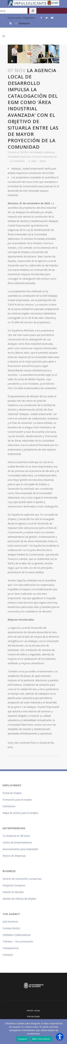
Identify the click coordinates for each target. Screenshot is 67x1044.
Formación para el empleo (17, 799)
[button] (60, 1037)
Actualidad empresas (19, 156)
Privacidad (33, 1016)
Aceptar (22, 1039)
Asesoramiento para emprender (20, 849)
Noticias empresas (42, 156)
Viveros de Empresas (14, 855)
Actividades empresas (42, 152)
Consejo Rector (11, 928)
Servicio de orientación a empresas (22, 878)
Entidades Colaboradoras (17, 934)
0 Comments (17, 161)
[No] (62, 1031)
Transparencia (10, 948)
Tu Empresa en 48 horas (16, 835)
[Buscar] (32, 11)
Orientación (9, 806)
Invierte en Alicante (13, 892)
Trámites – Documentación (18, 941)
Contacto (24, 23)
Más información (41, 1039)
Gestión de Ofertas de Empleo (19, 898)
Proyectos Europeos (14, 885)
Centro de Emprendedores (17, 842)
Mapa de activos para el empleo (20, 813)
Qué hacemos (10, 921)
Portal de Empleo (12, 793)
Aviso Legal (33, 1010)
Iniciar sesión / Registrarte (21, 17)
